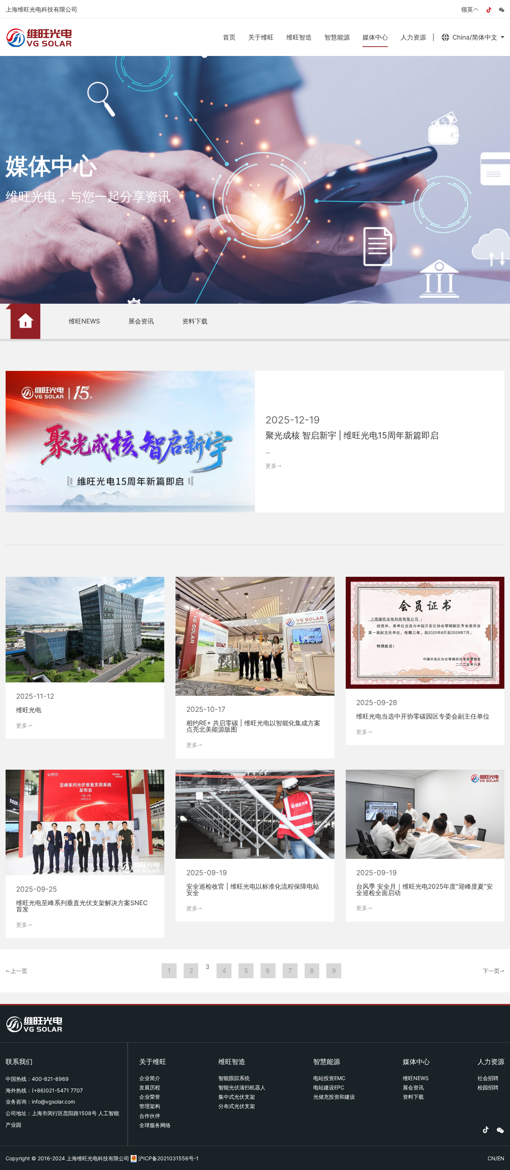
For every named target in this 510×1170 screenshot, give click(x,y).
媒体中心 (375, 37)
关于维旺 (261, 37)
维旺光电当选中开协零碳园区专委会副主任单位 (422, 716)
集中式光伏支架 (236, 1097)
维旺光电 (28, 710)
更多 (273, 466)
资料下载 (195, 321)
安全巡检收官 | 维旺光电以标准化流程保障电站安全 (252, 889)
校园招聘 (488, 1087)
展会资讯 (141, 321)
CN (491, 1158)
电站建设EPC (328, 1087)
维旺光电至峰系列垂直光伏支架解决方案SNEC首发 (81, 906)
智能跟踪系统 (234, 1078)
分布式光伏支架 (236, 1106)
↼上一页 (16, 970)
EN (500, 1158)
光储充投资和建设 (334, 1097)
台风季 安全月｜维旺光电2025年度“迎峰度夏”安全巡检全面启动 (424, 889)
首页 (229, 37)
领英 (467, 9)
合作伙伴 (149, 1116)
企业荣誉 (149, 1097)
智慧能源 (337, 37)
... (267, 451)
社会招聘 (488, 1078)
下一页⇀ (493, 970)
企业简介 (149, 1078)
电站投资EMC (329, 1078)
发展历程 (149, 1087)
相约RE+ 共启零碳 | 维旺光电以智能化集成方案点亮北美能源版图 (253, 726)
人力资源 (413, 37)
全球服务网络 (155, 1125)
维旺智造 (299, 37)
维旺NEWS (84, 321)
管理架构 (149, 1106)
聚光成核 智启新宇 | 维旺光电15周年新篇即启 (352, 435)
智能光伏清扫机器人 (241, 1087)
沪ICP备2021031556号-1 (168, 1158)
